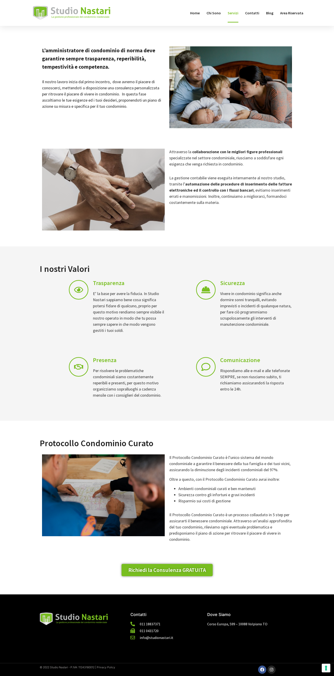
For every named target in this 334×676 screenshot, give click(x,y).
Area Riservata (291, 13)
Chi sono (214, 13)
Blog (269, 13)
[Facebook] (262, 670)
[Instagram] (271, 670)
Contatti (252, 13)
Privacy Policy (106, 667)
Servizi (233, 13)
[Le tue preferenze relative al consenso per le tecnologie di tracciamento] (326, 668)
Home (195, 13)
